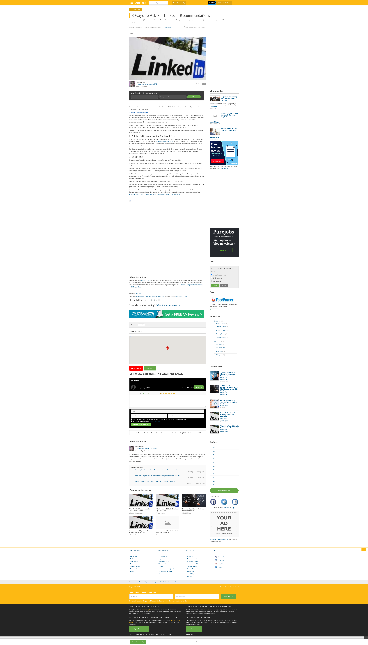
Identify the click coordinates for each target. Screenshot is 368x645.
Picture (143, 393)
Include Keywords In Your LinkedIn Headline (228, 401)
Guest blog (190, 574)
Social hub (190, 571)
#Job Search (201, 27)
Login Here (198, 387)
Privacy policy (192, 566)
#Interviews (219, 351)
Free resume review (137, 564)
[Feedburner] (214, 309)
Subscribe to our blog (179, 3)
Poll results (134, 569)
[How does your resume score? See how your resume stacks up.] (224, 153)
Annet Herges (140, 82)
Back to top (136, 586)
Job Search (134, 561)
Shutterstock (138, 293)
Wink (174, 393)
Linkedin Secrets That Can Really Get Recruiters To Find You (167, 531)
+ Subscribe (194, 97)
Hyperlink (140, 393)
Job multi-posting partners (168, 569)
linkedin (141, 325)
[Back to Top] (363, 549)
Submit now (224, 168)
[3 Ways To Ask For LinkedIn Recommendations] (167, 58)
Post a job (206, 609)
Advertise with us (193, 559)
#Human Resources (221, 323)
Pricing (161, 566)
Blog (132, 571)
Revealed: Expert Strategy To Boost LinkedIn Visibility (193, 509)
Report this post (136, 368)
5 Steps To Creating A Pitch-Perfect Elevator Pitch (186, 433)
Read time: (132, 27)
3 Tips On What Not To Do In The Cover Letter (148, 433)
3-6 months (217, 281)
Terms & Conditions (154, 421)
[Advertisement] (173, 642)
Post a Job (194, 629)
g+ (234, 508)
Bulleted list (146, 393)
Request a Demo (164, 574)
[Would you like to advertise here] (224, 524)
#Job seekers (217, 342)
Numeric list (149, 393)
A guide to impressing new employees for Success (229, 98)
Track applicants (164, 564)
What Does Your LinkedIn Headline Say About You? (229, 427)
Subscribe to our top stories (168, 305)
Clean (157, 393)
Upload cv (133, 559)
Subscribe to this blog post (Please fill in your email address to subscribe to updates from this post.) (160, 419)
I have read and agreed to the (146, 421)
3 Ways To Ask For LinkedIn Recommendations (149, 296)
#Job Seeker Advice (221, 347)
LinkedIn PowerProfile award (164, 141)
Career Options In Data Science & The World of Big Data (229, 115)
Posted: (186, 27)
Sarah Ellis (213, 107)
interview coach (146, 280)
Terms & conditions (194, 564)
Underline (137, 393)
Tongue (169, 393)
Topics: (133, 325)
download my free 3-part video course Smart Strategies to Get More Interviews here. (154, 194)
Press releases (191, 569)
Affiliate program (193, 561)
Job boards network (165, 571)
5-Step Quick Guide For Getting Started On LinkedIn (228, 414)
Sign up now (163, 559)
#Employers (217, 321)
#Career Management (135, 513)
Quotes (155, 393)
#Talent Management (221, 326)
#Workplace (219, 355)
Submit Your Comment (140, 424)
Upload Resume (139, 629)
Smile (163, 393)
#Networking (223, 379)
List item (152, 393)
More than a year (219, 275)
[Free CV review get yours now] (166, 314)
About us (190, 556)
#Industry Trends (220, 334)
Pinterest (226, 508)
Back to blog (136, 9)
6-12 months (217, 278)
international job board (147, 609)
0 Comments (167, 27)
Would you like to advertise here (219, 539)
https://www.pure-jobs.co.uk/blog (148, 84)
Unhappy (171, 393)
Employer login (164, 556)
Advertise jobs (164, 561)
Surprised (166, 393)
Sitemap (189, 576)
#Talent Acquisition (221, 337)
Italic (135, 393)
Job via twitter (135, 566)
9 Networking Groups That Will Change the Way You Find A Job (227, 374)
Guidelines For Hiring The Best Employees (229, 129)
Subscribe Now (229, 596)
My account (134, 556)
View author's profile (141, 86)
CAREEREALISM (181, 296)
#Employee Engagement (222, 330)
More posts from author (154, 451)
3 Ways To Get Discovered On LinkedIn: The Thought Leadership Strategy (229, 388)
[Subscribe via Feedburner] (222, 299)
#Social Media (192, 27)
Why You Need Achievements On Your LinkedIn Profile (139, 509)
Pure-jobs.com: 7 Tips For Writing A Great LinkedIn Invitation (140, 531)
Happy (161, 393)
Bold (132, 393)
